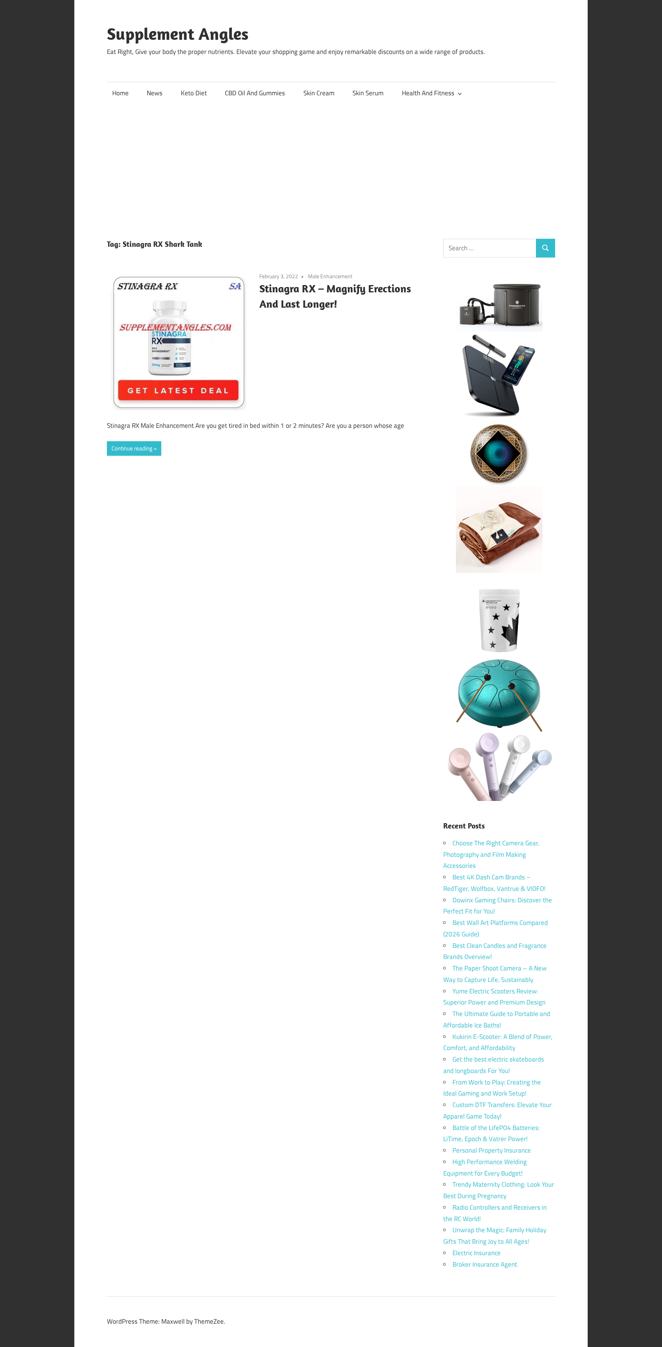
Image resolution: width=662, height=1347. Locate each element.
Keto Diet (194, 93)
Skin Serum (367, 93)
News (154, 93)
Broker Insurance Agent (484, 1264)
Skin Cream (318, 93)
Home (120, 93)
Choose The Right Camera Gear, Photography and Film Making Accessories (491, 854)
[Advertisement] (331, 161)
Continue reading (131, 448)
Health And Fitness (428, 93)
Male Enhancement (330, 276)
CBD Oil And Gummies (255, 93)
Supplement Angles (178, 33)
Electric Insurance (476, 1253)
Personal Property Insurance (491, 1150)
